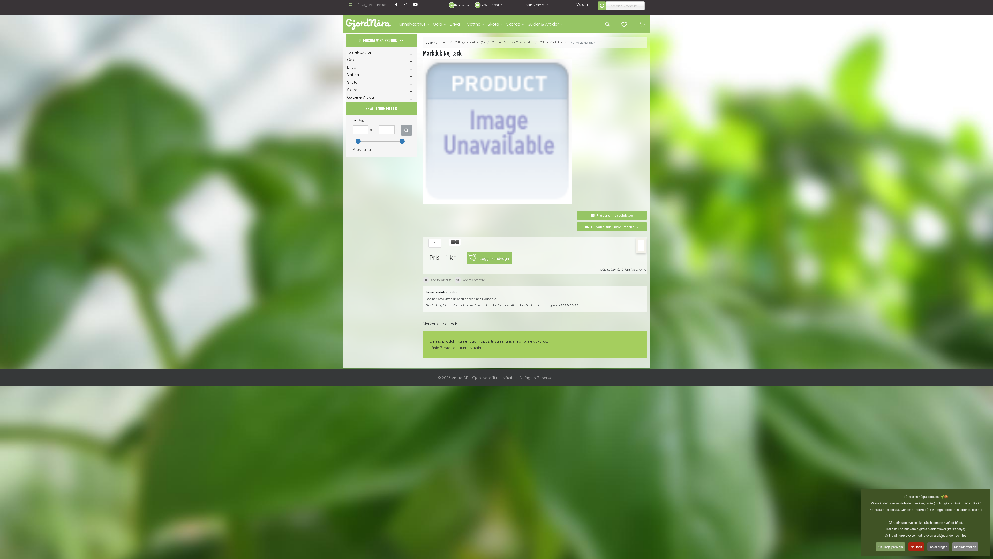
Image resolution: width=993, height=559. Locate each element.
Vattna (473, 24)
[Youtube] (415, 4)
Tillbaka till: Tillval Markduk (615, 227)
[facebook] (396, 4)
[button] (404, 54)
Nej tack (916, 547)
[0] (642, 24)
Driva (454, 24)
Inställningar (938, 547)
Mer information (965, 547)
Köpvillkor (463, 5)
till (376, 129)
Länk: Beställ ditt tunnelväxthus (457, 347)
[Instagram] (405, 4)
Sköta (493, 24)
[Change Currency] (602, 5)
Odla (437, 24)
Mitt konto (535, 5)
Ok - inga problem (890, 547)
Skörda (513, 24)
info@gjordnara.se (370, 4)
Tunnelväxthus (412, 24)
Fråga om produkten (614, 215)
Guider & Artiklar (543, 24)
